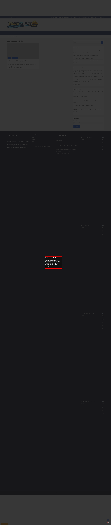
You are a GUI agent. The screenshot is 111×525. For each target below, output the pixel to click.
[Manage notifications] (108, 522)
